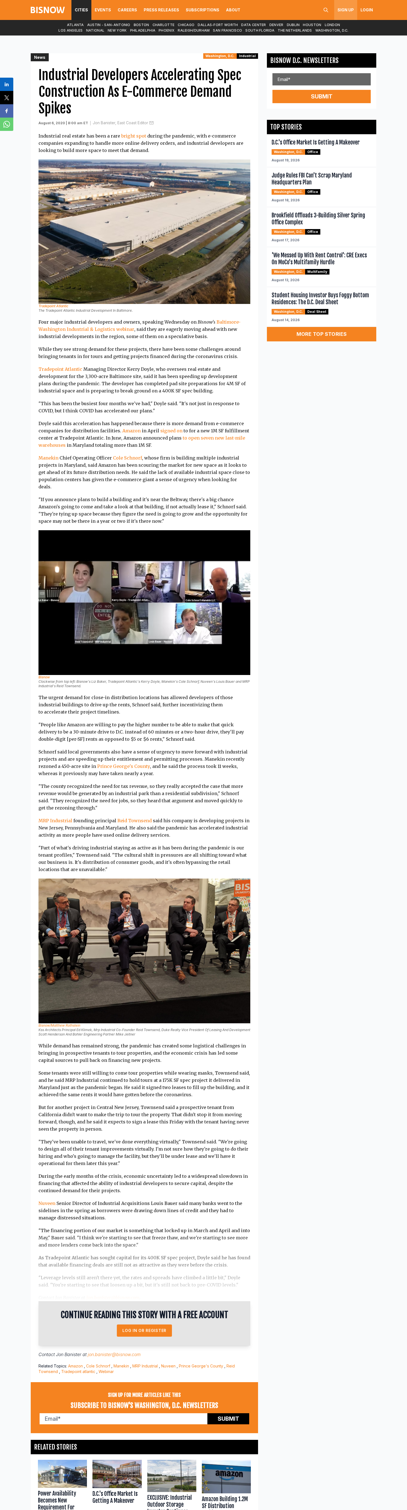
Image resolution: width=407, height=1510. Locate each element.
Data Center (253, 25)
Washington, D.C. (332, 30)
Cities (81, 9)
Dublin (293, 25)
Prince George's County (123, 766)
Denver (276, 25)
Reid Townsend (134, 820)
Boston (141, 25)
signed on (171, 430)
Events (103, 9)
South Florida (259, 30)
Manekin (48, 458)
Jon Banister (68, 1354)
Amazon (131, 430)
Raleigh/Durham (194, 30)
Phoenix (166, 30)
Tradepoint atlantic (78, 1371)
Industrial (247, 56)
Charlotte (164, 25)
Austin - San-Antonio (108, 25)
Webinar (106, 1371)
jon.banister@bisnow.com (113, 1297)
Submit (228, 1418)
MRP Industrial (55, 820)
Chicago (186, 25)
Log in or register (144, 1330)
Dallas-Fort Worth (218, 25)
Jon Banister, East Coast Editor (120, 122)
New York (117, 30)
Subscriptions (202, 9)
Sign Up (346, 9)
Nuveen (46, 1203)
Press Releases (161, 9)
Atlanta (75, 25)
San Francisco (227, 30)
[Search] (326, 10)
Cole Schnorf (127, 458)
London (332, 25)
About (233, 9)
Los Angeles (70, 30)
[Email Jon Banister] (151, 123)
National (95, 30)
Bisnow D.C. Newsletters (304, 60)
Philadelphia (143, 30)
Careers (127, 9)
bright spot (133, 136)
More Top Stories (322, 334)
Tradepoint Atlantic (53, 306)
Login (366, 9)
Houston (312, 25)
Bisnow (44, 677)
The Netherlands (295, 30)
